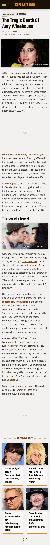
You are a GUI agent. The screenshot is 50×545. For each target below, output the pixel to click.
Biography (10, 183)
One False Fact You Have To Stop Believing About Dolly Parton (36, 475)
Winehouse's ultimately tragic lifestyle (22, 154)
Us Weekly (12, 379)
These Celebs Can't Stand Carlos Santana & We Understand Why (37, 520)
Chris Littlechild (12, 32)
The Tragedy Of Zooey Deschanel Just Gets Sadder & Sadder (12, 475)
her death (29, 386)
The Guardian (29, 261)
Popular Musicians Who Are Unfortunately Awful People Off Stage (13, 522)
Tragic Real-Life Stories (14, 14)
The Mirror (12, 345)
